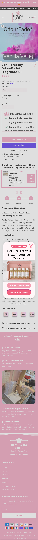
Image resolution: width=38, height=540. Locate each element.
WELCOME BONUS (19, 246)
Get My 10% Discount (19, 292)
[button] (19, 271)
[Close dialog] (31, 246)
